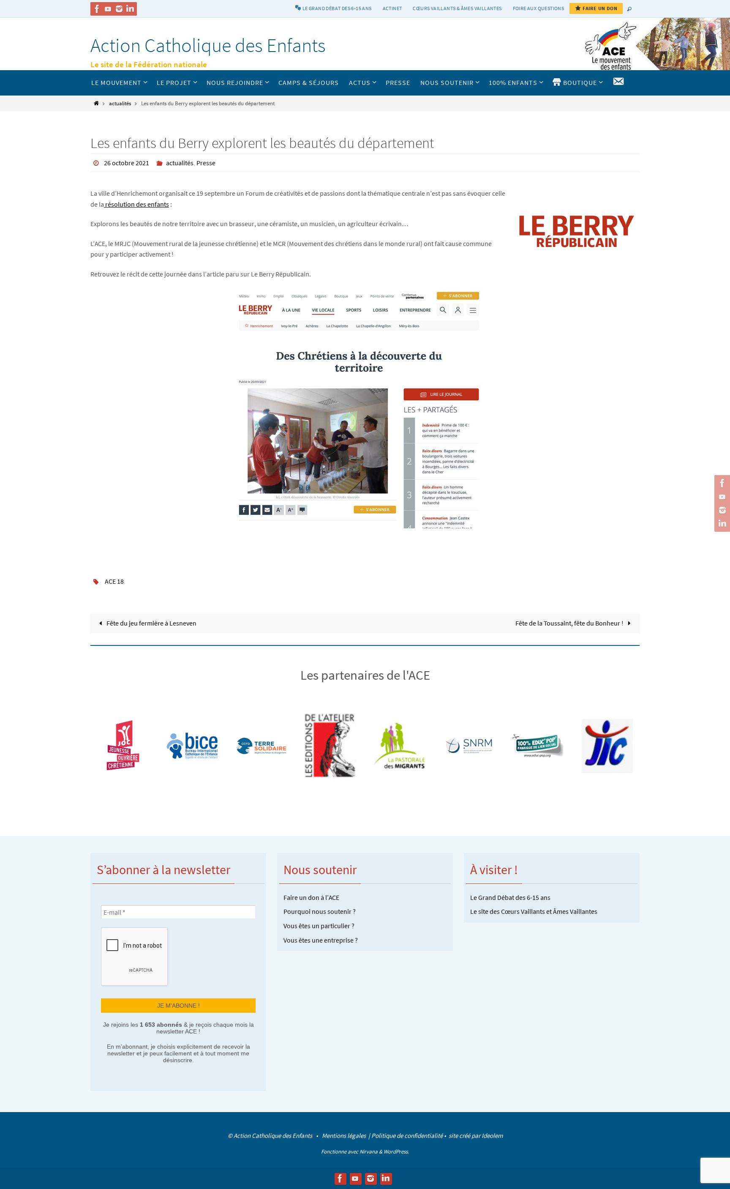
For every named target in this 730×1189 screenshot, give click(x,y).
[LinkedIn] (130, 9)
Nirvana (369, 1151)
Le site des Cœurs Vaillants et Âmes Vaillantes (533, 911)
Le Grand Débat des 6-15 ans (510, 897)
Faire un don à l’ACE (311, 897)
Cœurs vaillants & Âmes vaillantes (457, 8)
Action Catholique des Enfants (208, 45)
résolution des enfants (136, 204)
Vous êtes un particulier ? (318, 925)
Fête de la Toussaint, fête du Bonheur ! (570, 623)
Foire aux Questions (538, 8)
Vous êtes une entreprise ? (320, 940)
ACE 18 (114, 581)
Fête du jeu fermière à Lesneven (150, 623)
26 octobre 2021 (126, 163)
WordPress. (396, 1151)
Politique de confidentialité (407, 1136)
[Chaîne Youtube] (108, 9)
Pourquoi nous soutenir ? (319, 911)
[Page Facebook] (97, 9)
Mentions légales (344, 1136)
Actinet (392, 8)
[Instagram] (119, 9)
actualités (120, 103)
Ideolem (492, 1136)
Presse (205, 163)
